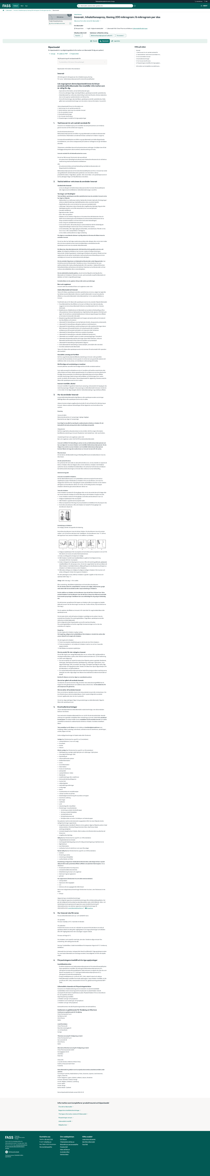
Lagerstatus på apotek (88, 1139)
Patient (16, 6)
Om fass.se (63, 1139)
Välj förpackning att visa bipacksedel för (69, 58)
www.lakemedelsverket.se (75, 908)
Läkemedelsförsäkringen (140, 28)
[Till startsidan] (3, 10)
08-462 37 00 (49, 1139)
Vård (22, 6)
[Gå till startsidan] (7, 5)
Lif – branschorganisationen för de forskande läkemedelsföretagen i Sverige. (16, 1146)
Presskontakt (64, 1147)
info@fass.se (47, 1142)
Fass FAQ (85, 1144)
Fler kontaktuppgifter (46, 1147)
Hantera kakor (64, 1154)
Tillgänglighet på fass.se (67, 1142)
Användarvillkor (65, 1152)
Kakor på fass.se (65, 1149)
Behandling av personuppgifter (69, 1144)
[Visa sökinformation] (135, 5)
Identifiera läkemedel (88, 1142)
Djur (26, 6)
